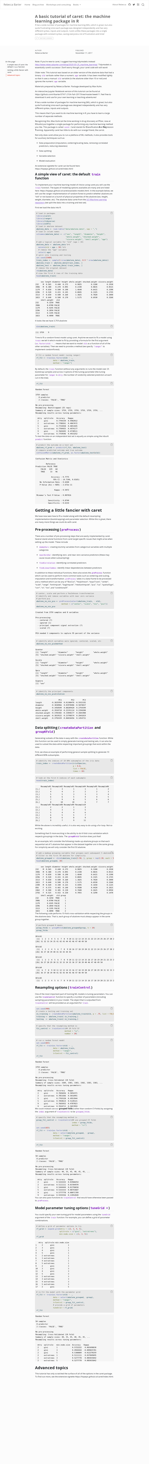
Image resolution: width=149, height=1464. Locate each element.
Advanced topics (13, 75)
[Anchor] (51, 178)
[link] (77, 4)
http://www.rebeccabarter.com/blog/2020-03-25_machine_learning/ (66, 64)
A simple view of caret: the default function (17, 65)
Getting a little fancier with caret (17, 71)
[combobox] (143, 4)
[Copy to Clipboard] (111, 213)
